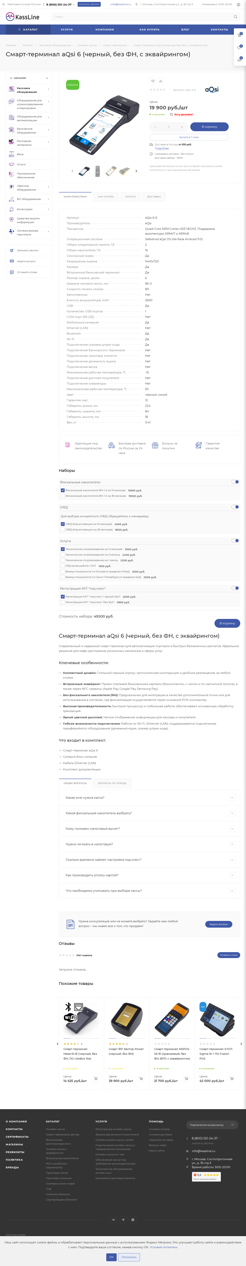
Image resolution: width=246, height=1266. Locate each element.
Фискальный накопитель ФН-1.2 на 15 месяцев (102, 490)
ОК (111, 1257)
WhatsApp (133, 1220)
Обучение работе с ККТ (87, 565)
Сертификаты (17, 1136)
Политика (14, 1159)
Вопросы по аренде (112, 783)
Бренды (12, 1167)
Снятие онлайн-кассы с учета (115, 1139)
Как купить (106, 196)
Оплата (130, 196)
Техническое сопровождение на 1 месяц (98, 560)
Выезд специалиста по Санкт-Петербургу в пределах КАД (110, 577)
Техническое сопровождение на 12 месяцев (100, 549)
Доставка (154, 196)
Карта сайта (157, 1150)
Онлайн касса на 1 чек (110, 1154)
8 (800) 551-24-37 (58, 4)
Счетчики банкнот (58, 1194)
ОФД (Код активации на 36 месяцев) (95, 529)
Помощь (156, 1121)
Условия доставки (160, 1134)
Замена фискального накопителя (117, 1134)
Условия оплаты (159, 1129)
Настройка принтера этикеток (115, 1178)
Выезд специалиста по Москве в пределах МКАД (104, 571)
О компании (16, 1121)
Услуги (101, 1121)
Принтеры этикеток (59, 1178)
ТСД (48, 1188)
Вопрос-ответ (158, 1145)
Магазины (14, 1144)
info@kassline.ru (120, 4)
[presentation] (72, 171)
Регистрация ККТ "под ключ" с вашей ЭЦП (99, 596)
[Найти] (235, 17)
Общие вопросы (75, 783)
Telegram (123, 1220)
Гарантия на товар (161, 1139)
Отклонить (129, 1257)
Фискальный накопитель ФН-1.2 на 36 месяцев (102, 496)
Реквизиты (15, 1152)
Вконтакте (113, 1220)
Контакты (14, 1129)
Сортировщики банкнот (61, 1199)
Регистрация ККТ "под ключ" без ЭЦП (96, 602)
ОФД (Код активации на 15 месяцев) (95, 524)
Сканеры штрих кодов (60, 1183)
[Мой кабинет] (238, 5)
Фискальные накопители (62, 1158)
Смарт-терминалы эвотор (62, 1134)
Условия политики (163, 1247)
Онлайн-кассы (55, 1129)
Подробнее (162, 148)
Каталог (53, 1121)
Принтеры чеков (57, 1172)
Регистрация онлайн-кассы (113, 1129)
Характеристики (75, 196)
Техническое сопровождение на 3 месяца (99, 554)
